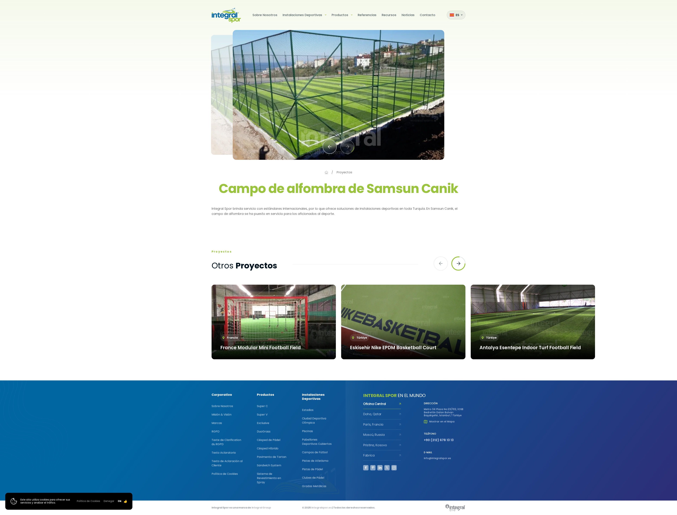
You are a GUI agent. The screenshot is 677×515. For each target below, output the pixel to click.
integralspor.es (321, 507)
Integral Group (261, 507)
